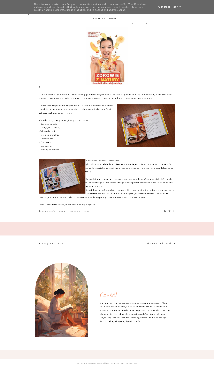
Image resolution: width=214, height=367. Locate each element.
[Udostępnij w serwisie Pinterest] (173, 211)
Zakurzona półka (100, 363)
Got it (177, 7)
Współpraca (99, 18)
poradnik (62, 211)
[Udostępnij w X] (169, 211)
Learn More (163, 7)
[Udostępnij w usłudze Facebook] (165, 211)
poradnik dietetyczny (80, 211)
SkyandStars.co (130, 363)
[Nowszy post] (64, 244)
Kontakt (113, 18)
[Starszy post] (145, 244)
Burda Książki (48, 211)
